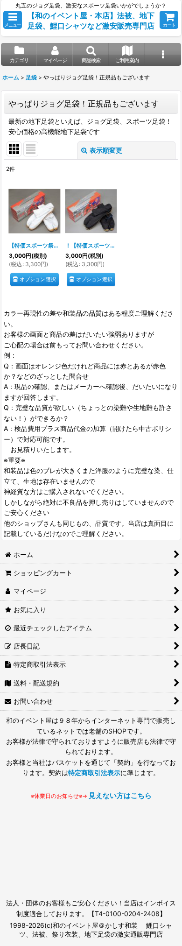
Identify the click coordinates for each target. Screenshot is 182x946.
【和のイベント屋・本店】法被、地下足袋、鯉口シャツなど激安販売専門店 (91, 20)
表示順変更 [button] (106, 150)
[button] (12, 20)
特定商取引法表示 (94, 773)
